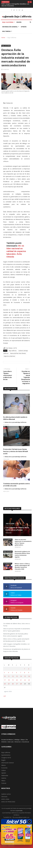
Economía (4, 768)
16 (29, 676)
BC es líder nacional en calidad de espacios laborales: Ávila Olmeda (16, 251)
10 (5, 676)
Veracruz (18, 742)
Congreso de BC (6, 757)
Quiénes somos (6, 794)
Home (3, 37)
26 (13, 684)
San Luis (10, 742)
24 (5, 684)
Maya (23, 739)
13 (17, 676)
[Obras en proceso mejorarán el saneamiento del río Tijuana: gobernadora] (8, 543)
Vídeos (3, 780)
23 (29, 680)
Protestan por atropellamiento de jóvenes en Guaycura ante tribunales (16, 650)
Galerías (3, 778)
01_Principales (7, 563)
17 (5, 680)
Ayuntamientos (5, 755)
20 (17, 680)
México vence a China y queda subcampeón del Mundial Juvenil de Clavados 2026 (16, 640)
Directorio (4, 796)
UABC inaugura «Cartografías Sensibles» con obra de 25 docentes (16, 645)
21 (21, 680)
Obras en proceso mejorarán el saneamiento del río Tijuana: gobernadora (16, 630)
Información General (10, 27)
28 (21, 684)
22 (25, 680)
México (3, 765)
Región (18, 22)
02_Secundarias (8, 539)
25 (9, 684)
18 (9, 680)
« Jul (4, 696)
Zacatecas (25, 742)
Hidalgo (17, 739)
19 (13, 680)
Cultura (3, 770)
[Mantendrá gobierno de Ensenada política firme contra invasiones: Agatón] (8, 555)
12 (13, 676)
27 (17, 684)
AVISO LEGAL (5, 799)
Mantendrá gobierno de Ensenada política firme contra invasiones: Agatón (15, 635)
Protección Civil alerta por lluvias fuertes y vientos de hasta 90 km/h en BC (15, 451)
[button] (28, 2)
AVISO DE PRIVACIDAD (8, 802)
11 (9, 676)
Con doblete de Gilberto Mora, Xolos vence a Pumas (16, 625)
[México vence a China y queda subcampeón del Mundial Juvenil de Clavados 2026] (8, 567)
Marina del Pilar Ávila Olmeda (18, 353)
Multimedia (6, 31)
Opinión (23, 27)
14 (21, 676)
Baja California (7, 22)
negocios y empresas (9, 356)
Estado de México (7, 739)
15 (25, 676)
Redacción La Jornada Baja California (15, 422)
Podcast (3, 783)
